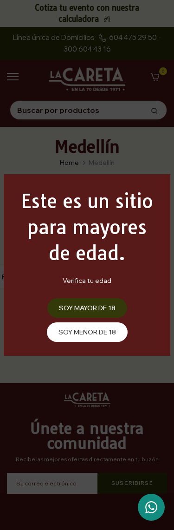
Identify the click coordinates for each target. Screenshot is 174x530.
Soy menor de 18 (87, 332)
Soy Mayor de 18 (87, 308)
